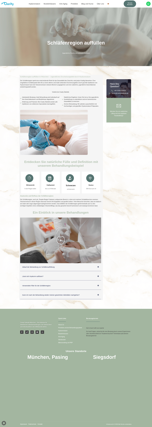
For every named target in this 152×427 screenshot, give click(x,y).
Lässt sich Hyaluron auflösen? (32, 276)
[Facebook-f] (21, 332)
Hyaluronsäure (34, 4)
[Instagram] (32, 332)
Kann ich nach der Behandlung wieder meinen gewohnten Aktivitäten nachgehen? (51, 295)
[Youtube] (37, 332)
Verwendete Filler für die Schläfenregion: (36, 286)
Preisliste (74, 4)
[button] (60, 240)
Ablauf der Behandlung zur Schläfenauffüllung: (38, 267)
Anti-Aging (63, 4)
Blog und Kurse (87, 4)
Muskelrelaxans (50, 4)
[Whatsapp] (148, 4)
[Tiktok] (27, 332)
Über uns (100, 4)
